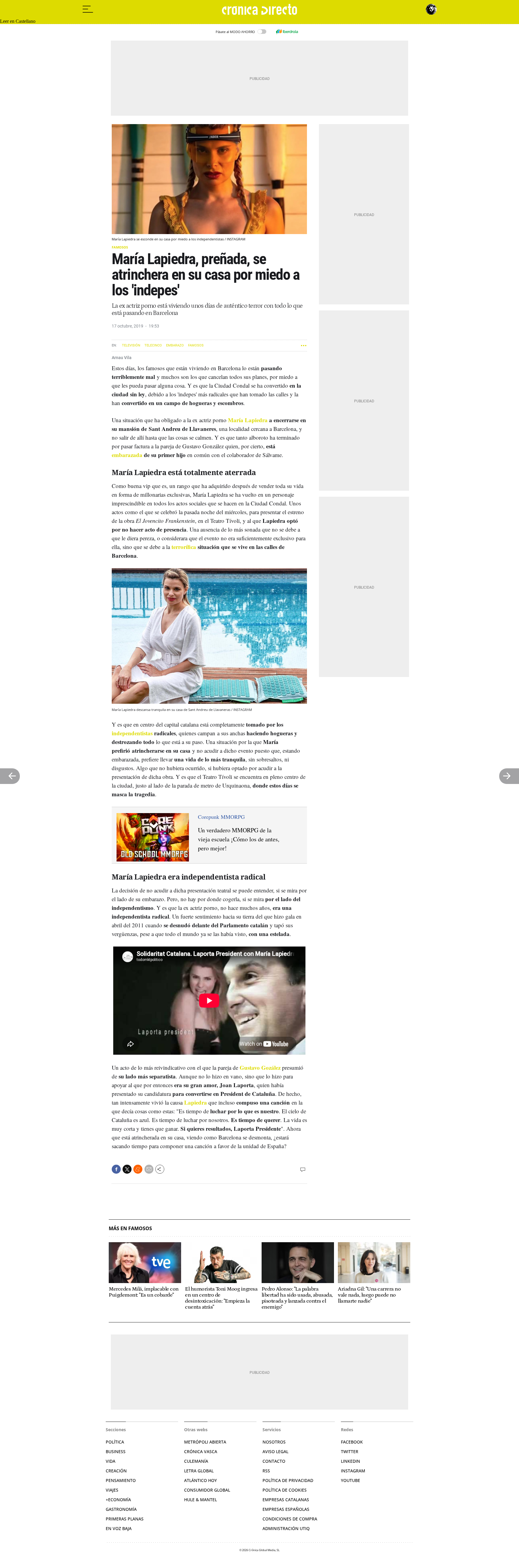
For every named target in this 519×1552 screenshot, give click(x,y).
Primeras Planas (125, 1519)
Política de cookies (285, 1490)
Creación (116, 1471)
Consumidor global (207, 1490)
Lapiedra (195, 1102)
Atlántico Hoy (200, 1480)
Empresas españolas (286, 1509)
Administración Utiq (286, 1528)
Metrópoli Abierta (205, 1442)
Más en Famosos (130, 1228)
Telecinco (153, 345)
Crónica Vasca (200, 1451)
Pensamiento (121, 1480)
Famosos (120, 247)
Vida (110, 1461)
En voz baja (119, 1528)
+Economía (118, 1499)
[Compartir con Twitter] (127, 1169)
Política (115, 1442)
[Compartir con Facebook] (116, 1169)
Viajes (112, 1490)
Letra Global (199, 1471)
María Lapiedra (248, 420)
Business (116, 1451)
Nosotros (274, 1442)
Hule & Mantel (200, 1499)
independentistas (132, 733)
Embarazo (175, 345)
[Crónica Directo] (259, 9)
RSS (266, 1471)
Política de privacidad (288, 1480)
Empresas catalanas (286, 1499)
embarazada (127, 455)
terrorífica (183, 547)
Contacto (274, 1461)
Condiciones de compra (290, 1519)
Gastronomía (121, 1509)
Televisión (131, 345)
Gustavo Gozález (260, 1067)
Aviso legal (275, 1451)
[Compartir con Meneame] (137, 1169)
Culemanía (196, 1461)
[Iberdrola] (286, 31)
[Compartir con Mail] (148, 1169)
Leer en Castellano (17, 21)
